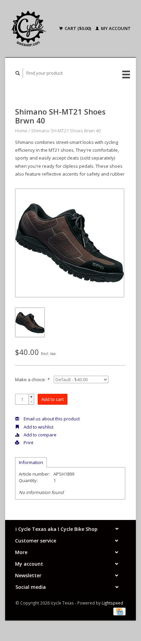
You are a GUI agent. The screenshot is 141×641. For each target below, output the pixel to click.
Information (31, 462)
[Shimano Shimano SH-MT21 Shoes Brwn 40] (69, 243)
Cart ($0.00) (78, 28)
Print (28, 442)
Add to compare (39, 435)
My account (115, 28)
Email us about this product (51, 419)
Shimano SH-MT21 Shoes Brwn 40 (66, 131)
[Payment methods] (119, 611)
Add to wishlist (38, 427)
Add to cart (52, 399)
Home (21, 131)
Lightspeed (112, 603)
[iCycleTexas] (30, 28)
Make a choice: (32, 379)
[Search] (18, 73)
